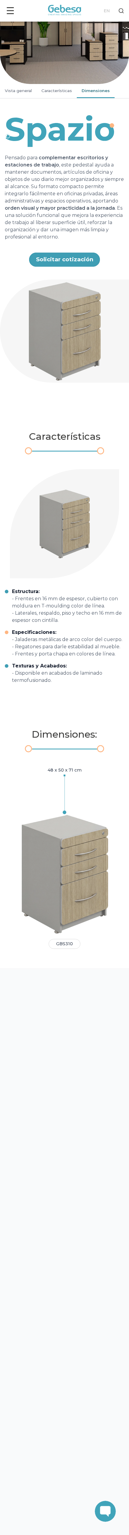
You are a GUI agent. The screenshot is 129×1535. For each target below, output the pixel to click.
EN (107, 10)
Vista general (18, 90)
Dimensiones (96, 90)
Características (56, 90)
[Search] (121, 10)
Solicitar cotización (64, 259)
